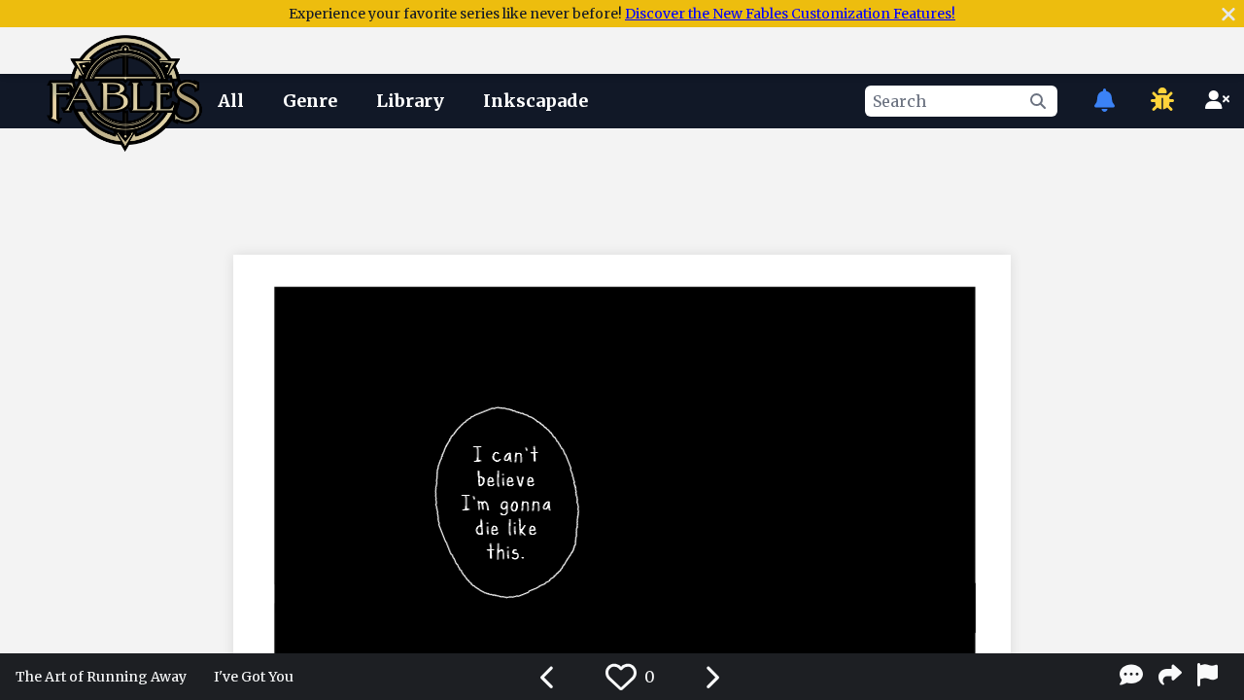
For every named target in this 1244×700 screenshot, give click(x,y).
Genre (310, 100)
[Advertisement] (622, 187)
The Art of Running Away (101, 676)
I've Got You (254, 676)
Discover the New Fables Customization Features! (790, 13)
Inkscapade (535, 100)
